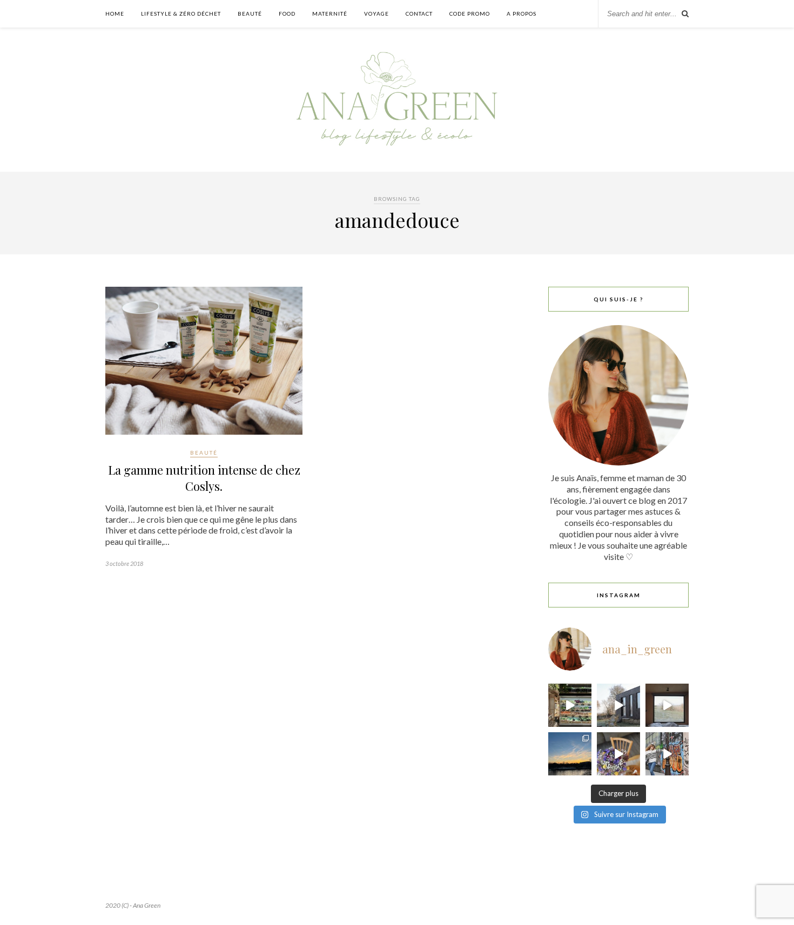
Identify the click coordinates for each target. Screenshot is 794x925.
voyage (376, 13)
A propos (521, 13)
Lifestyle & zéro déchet (181, 13)
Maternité (329, 13)
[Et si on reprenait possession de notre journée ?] (618, 753)
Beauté (250, 13)
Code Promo (469, 13)
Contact (419, 13)
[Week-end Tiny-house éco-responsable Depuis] (667, 705)
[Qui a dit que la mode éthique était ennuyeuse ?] (667, 753)
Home (114, 13)
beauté (204, 452)
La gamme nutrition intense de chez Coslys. (204, 478)
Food (287, 13)
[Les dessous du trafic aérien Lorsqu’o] (569, 753)
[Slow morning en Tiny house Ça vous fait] (618, 705)
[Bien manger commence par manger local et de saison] (569, 705)
